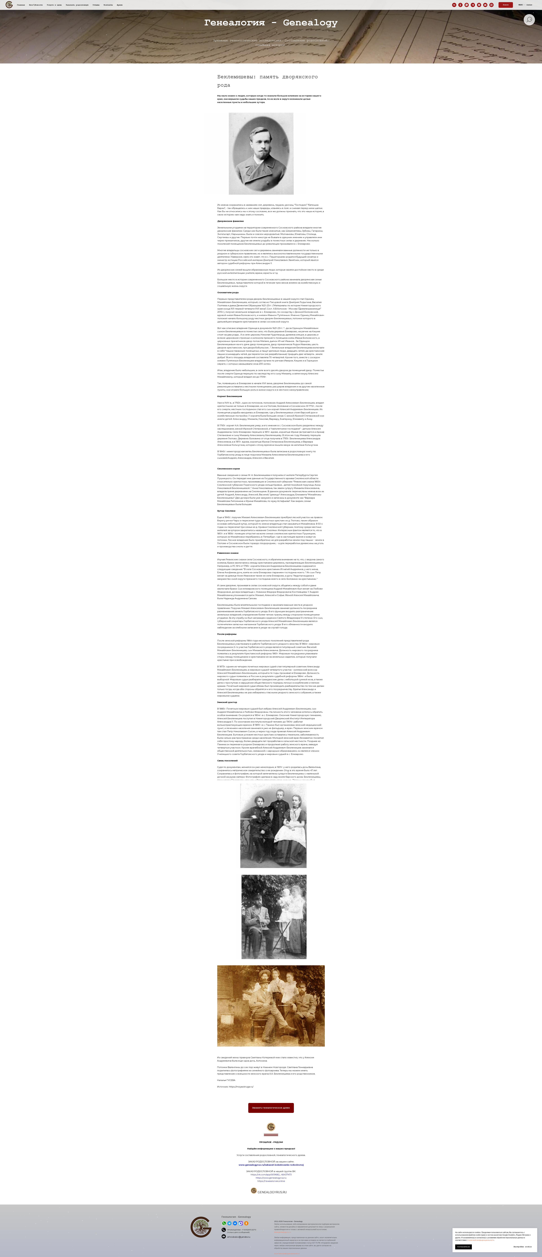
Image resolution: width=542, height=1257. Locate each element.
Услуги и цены (54, 5)
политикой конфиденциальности (481, 1240)
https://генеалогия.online (271, 1181)
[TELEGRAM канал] (473, 5)
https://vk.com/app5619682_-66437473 (271, 1174)
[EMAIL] (485, 5)
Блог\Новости (36, 5)
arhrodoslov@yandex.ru (238, 1237)
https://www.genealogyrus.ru (271, 1177)
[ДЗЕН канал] (479, 5)
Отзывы (96, 5)
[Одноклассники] (460, 5)
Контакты (108, 5)
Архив (120, 5)
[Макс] (491, 5)
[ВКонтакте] (454, 5)
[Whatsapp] (467, 5)
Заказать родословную (77, 5)
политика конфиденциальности (287, 1254)
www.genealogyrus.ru (282, 1232)
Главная (21, 5)
